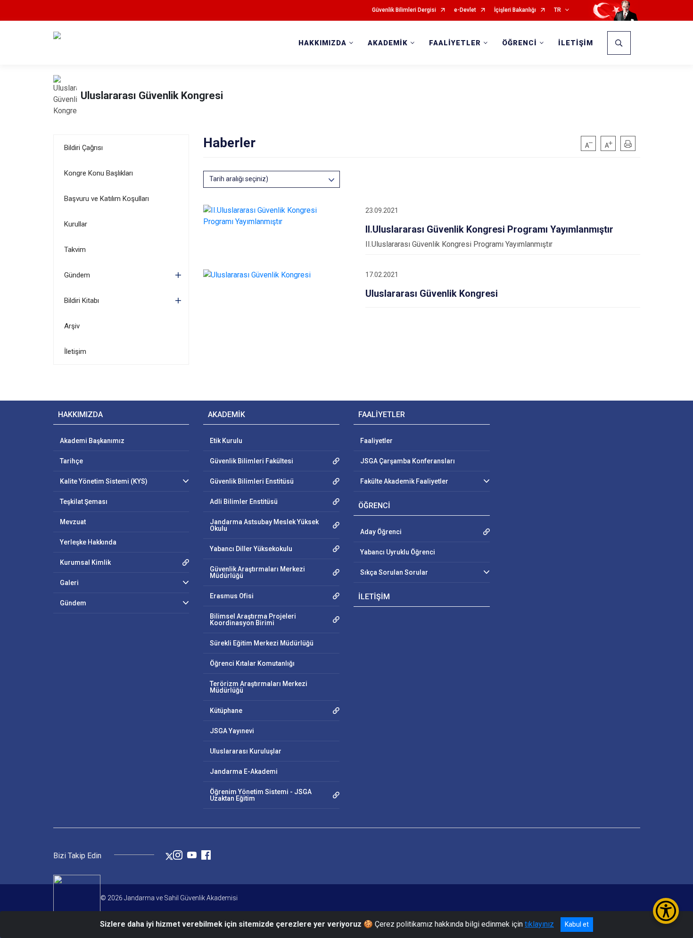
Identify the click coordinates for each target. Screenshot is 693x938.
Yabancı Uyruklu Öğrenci (397, 552)
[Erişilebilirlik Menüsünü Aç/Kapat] (666, 911)
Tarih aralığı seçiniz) (238, 179)
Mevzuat (73, 522)
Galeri (69, 582)
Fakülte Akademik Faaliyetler (404, 481)
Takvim (75, 249)
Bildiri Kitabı (81, 300)
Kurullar (75, 224)
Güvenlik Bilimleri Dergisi (404, 10)
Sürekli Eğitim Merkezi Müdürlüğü (262, 643)
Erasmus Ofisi (232, 596)
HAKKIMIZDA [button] (322, 43)
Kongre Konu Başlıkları (98, 173)
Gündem (77, 275)
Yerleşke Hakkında (88, 542)
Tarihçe (71, 461)
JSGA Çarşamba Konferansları (407, 461)
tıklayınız (539, 924)
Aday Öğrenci (381, 532)
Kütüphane (226, 710)
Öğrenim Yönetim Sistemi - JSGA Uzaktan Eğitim (261, 795)
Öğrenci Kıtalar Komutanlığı (252, 663)
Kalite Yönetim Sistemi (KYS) (104, 481)
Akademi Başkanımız (92, 440)
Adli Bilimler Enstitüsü (244, 501)
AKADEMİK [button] (388, 43)
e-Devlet (465, 10)
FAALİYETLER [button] (455, 43)
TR (557, 10)
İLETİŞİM (575, 43)
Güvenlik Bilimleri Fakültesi (251, 461)
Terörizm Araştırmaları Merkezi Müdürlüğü (258, 687)
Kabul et (577, 924)
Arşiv (72, 326)
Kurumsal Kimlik (85, 562)
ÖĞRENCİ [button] (519, 43)
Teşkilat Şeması (83, 501)
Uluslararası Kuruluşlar (245, 751)
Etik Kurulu (226, 440)
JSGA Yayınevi (232, 731)
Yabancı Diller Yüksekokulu (251, 549)
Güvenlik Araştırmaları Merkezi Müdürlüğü (257, 572)
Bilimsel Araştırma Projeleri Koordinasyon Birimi (253, 619)
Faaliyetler (376, 440)
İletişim (75, 351)
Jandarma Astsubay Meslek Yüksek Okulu (264, 525)
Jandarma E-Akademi (244, 771)
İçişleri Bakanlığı (515, 10)
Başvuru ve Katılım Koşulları (106, 198)
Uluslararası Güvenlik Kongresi (152, 95)
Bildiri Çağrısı (83, 147)
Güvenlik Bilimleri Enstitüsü (252, 481)
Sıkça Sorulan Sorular (394, 572)
